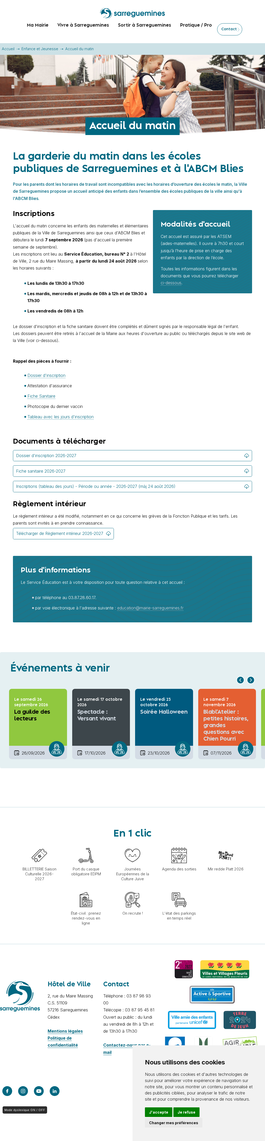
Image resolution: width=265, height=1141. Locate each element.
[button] (240, 680)
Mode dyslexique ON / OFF (24, 1110)
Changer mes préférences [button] (173, 1123)
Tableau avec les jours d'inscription (60, 416)
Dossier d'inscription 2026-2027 (46, 455)
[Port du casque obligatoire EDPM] (86, 845)
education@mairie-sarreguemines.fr (150, 607)
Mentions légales (65, 1031)
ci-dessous (171, 282)
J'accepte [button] (158, 1112)
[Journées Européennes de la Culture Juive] (132, 845)
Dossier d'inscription (46, 375)
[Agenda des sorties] (179, 845)
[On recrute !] (132, 889)
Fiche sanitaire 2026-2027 (40, 471)
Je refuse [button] (186, 1112)
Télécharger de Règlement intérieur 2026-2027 (59, 533)
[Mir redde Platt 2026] (225, 845)
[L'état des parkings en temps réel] (179, 889)
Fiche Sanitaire (41, 396)
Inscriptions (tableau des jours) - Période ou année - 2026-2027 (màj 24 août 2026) (95, 486)
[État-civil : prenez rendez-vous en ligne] (86, 889)
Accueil (8, 49)
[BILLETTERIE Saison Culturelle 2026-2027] (39, 845)
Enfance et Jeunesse (39, 49)
